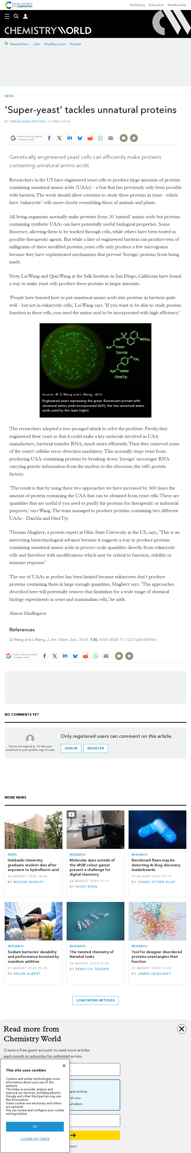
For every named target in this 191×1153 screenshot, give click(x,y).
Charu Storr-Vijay (157, 882)
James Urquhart (155, 974)
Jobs (36, 44)
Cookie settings (35, 1139)
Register (95, 748)
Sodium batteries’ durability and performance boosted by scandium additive (33, 957)
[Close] (64, 1066)
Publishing (137, 5)
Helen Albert (27, 974)
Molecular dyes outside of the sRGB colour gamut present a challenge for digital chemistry (92, 867)
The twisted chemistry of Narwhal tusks (92, 954)
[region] (35, 1106)
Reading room (55, 44)
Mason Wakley (29, 882)
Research (77, 854)
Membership (177, 5)
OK (35, 1126)
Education (156, 5)
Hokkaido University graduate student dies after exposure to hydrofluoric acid (33, 865)
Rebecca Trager (92, 969)
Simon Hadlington (27, 121)
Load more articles (95, 1000)
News (9, 96)
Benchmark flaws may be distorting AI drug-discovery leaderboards (156, 865)
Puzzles (75, 44)
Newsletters (19, 44)
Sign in (71, 748)
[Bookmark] (134, 138)
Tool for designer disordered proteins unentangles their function (157, 957)
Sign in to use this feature (159, 127)
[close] (181, 127)
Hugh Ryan (86, 887)
